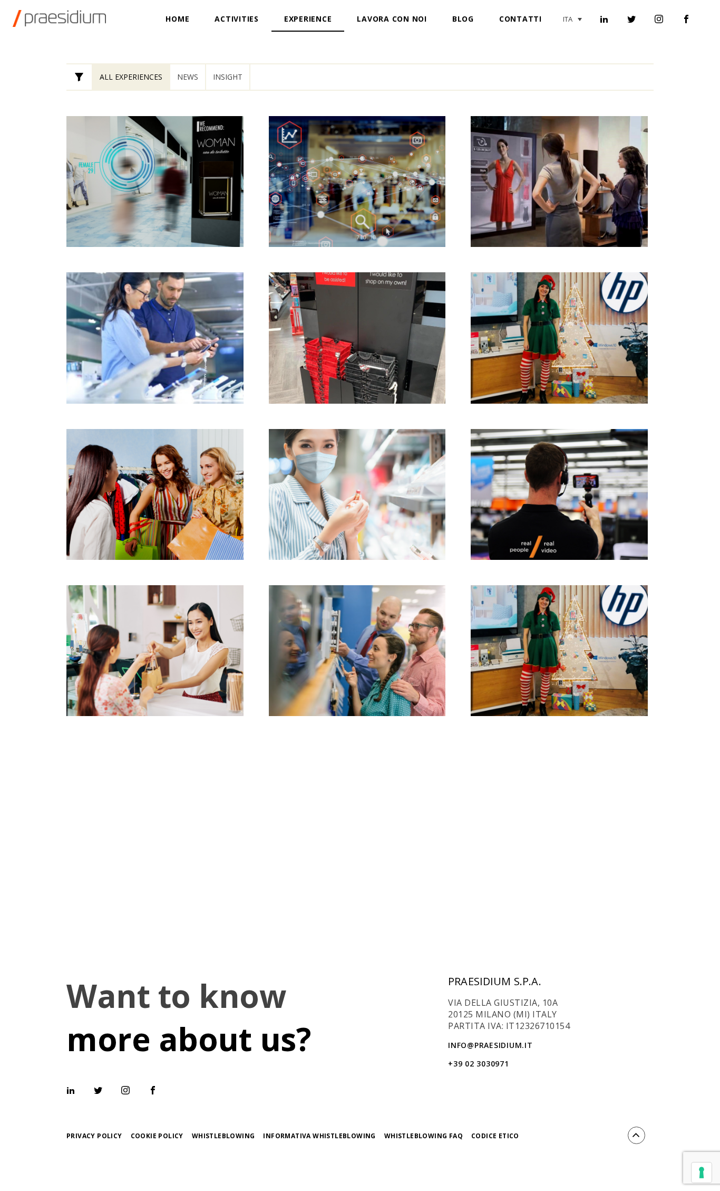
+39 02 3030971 (478, 1064)
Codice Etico (495, 1135)
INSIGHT (227, 77)
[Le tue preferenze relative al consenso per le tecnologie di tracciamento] (702, 1173)
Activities (237, 19)
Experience (308, 19)
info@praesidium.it (490, 1045)
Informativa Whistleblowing (319, 1135)
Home (177, 19)
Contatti (520, 19)
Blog (463, 19)
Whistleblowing (223, 1135)
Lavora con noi (392, 19)
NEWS (187, 77)
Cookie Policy (157, 1135)
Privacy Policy (94, 1135)
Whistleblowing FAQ (423, 1135)
